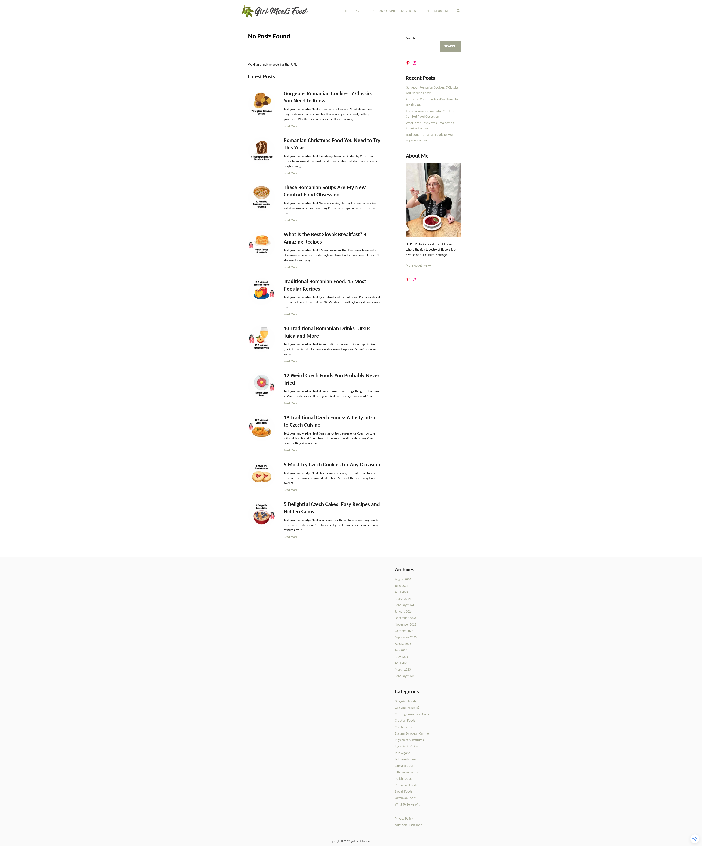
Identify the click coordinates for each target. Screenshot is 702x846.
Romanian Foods (406, 785)
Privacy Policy (404, 819)
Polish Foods (403, 779)
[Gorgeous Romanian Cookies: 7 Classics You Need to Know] (261, 103)
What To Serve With (408, 804)
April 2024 (401, 592)
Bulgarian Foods (405, 701)
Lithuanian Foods (406, 772)
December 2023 (405, 618)
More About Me (418, 265)
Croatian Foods (405, 721)
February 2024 (404, 605)
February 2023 (404, 676)
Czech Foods (403, 727)
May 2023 (401, 657)
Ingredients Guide (406, 746)
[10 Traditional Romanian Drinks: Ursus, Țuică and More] (261, 338)
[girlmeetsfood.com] (279, 11)
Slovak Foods (403, 791)
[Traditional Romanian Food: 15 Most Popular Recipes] (261, 291)
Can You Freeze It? (407, 708)
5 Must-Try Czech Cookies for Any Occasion (332, 465)
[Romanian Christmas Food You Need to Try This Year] (261, 150)
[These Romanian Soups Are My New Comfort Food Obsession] (261, 197)
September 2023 (406, 637)
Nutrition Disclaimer (408, 825)
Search (410, 38)
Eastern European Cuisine (412, 733)
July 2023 (401, 650)
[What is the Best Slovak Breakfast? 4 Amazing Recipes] (261, 244)
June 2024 (401, 586)
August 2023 (403, 644)
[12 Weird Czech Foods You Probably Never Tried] (261, 385)
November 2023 (405, 624)
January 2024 (403, 611)
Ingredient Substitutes (409, 740)
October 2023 (404, 631)
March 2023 (403, 669)
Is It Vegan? (402, 753)
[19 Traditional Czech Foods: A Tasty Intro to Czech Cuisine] (261, 427)
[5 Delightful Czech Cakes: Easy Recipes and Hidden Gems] (261, 514)
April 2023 (401, 663)
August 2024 (403, 579)
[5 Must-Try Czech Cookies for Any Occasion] (261, 474)
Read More (290, 126)
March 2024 (403, 599)
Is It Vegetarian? (405, 759)
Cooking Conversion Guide (412, 714)
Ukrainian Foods (405, 798)
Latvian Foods (404, 766)
